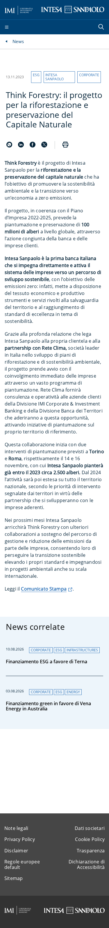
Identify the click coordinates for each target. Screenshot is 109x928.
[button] (36, 77)
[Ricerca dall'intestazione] (102, 27)
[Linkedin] (21, 146)
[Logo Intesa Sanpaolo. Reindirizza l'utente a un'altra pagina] (72, 9)
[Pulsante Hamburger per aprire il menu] (6, 27)
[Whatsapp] (10, 146)
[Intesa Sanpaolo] (74, 910)
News (18, 41)
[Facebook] (33, 146)
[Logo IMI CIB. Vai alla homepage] (19, 9)
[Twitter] (44, 146)
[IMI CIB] (17, 910)
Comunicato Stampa (44, 589)
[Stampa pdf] (65, 145)
